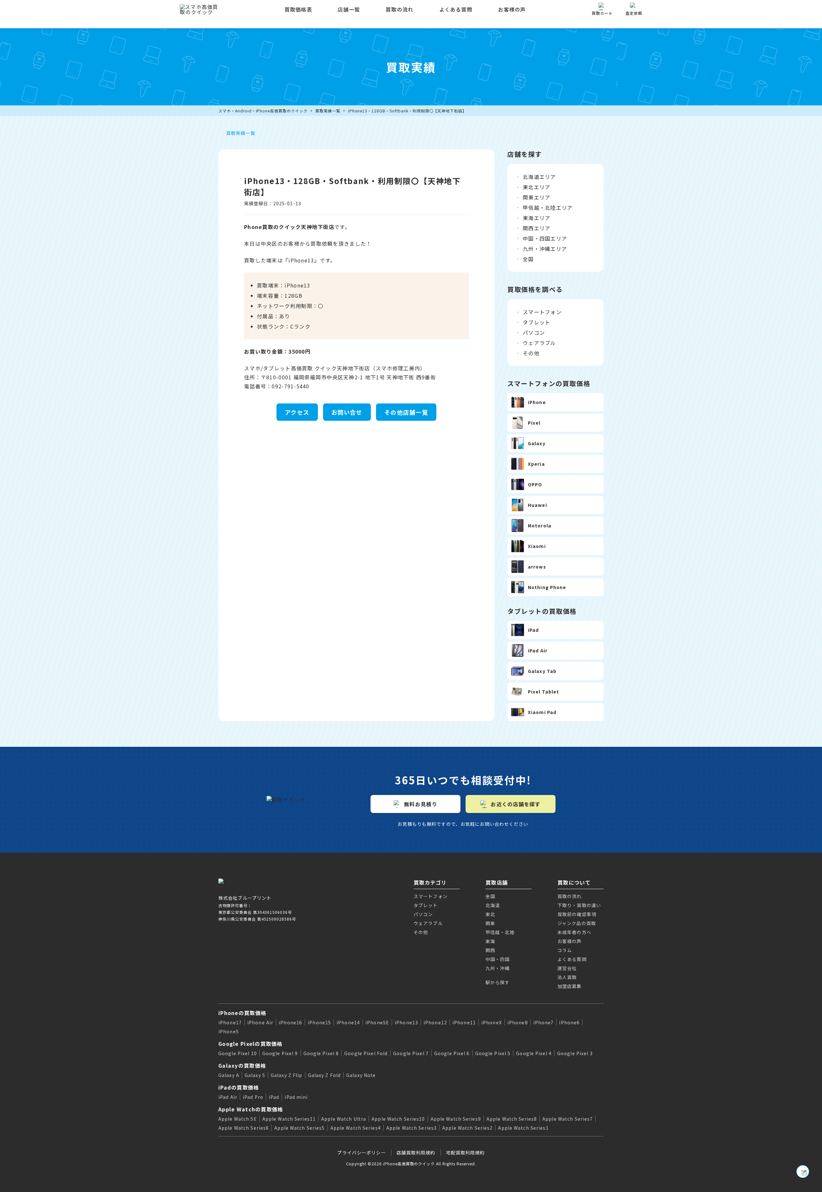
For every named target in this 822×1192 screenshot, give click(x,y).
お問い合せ (347, 412)
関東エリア (536, 197)
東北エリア (536, 187)
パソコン (534, 332)
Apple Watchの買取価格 (250, 1109)
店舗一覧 (349, 9)
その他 (531, 353)
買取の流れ (399, 9)
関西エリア (536, 228)
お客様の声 (512, 9)
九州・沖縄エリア (545, 248)
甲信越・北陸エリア (548, 207)
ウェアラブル (539, 343)
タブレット (536, 322)
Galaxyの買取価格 (242, 1065)
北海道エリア (539, 177)
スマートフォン (542, 312)
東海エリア (536, 218)
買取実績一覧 (327, 110)
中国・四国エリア (545, 238)
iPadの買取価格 (238, 1087)
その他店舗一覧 (406, 412)
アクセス (297, 412)
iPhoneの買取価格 (242, 1013)
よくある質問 (456, 9)
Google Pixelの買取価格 (250, 1043)
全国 (528, 259)
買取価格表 (298, 9)
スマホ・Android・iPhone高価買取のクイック (263, 110)
